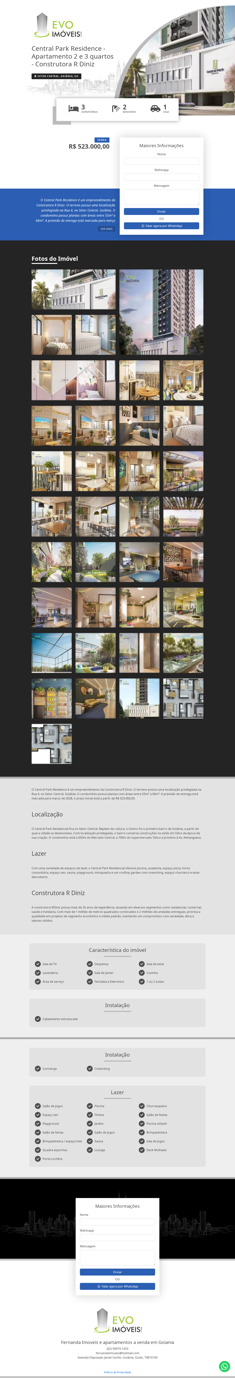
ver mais (107, 229)
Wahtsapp (162, 170)
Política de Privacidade (117, 1372)
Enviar (161, 211)
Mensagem (161, 186)
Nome (161, 154)
